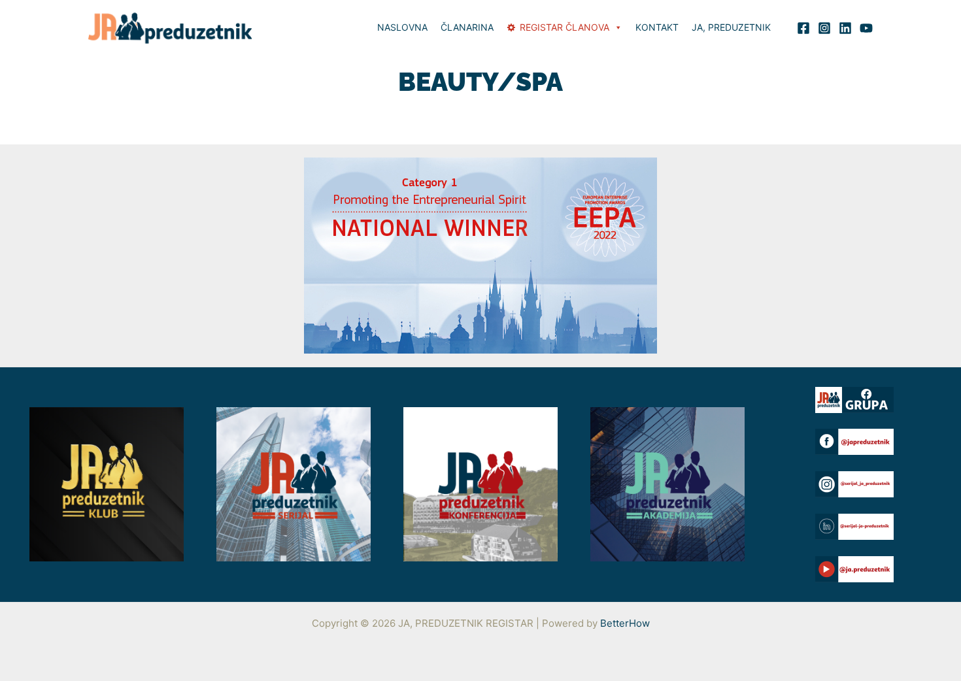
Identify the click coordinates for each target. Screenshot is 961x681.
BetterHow (625, 623)
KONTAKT (657, 27)
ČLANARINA (467, 27)
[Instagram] (824, 28)
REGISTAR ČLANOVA (564, 27)
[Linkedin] (845, 28)
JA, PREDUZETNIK (731, 27)
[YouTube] (866, 28)
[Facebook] (803, 28)
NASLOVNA (402, 27)
